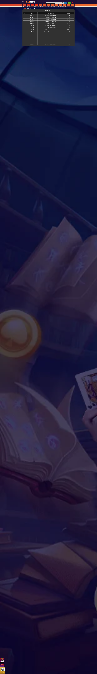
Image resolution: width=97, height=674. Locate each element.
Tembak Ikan (64, 5)
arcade (44, 5)
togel (52, 5)
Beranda (24, 5)
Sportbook (28, 5)
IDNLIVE (40, 5)
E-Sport (32, 5)
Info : (24, 6)
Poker (48, 5)
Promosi (72, 5)
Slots (36, 5)
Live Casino (56, 5)
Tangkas (60, 5)
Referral (68, 5)
